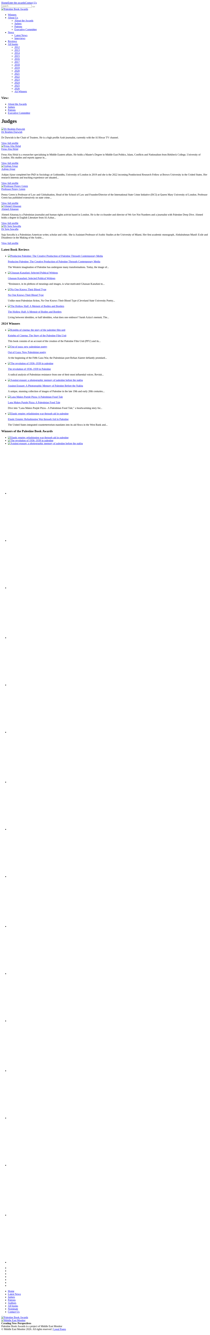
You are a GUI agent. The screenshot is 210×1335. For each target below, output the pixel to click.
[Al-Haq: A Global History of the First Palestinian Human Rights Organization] (24, 1165)
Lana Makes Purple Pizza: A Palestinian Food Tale (34, 402)
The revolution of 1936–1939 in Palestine (29, 369)
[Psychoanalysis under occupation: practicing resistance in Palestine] (24, 1070)
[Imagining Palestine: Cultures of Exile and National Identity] (24, 782)
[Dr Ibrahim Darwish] (13, 129)
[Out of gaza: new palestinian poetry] (27, 346)
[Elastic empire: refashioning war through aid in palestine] (38, 413)
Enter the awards (16, 2)
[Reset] (33, 6)
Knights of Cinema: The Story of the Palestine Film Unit (37, 335)
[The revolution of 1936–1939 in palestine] (30, 363)
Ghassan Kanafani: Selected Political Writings (31, 278)
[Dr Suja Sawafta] (11, 226)
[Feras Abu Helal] (11, 146)
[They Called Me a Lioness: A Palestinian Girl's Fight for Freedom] (24, 684)
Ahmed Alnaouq (10, 209)
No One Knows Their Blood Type (26, 295)
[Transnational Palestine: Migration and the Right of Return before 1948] (24, 829)
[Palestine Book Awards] (14, 1317)
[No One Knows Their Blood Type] (27, 289)
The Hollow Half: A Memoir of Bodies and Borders (35, 311)
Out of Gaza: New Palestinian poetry (27, 352)
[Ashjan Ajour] (9, 166)
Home (4, 2)
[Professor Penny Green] (14, 186)
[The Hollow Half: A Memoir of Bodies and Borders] (36, 306)
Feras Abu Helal (9, 149)
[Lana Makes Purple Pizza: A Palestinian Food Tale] (35, 396)
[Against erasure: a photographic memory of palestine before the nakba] (45, 380)
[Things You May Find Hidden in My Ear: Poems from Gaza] (24, 926)
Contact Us (31, 2)
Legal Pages (59, 1329)
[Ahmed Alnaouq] (11, 206)
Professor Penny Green (13, 189)
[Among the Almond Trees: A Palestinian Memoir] (24, 876)
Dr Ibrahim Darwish (11, 132)
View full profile (9, 143)
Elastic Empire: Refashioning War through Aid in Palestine (38, 419)
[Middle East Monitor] (13, 1320)
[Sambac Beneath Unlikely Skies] (24, 1215)
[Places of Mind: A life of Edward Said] (24, 1262)
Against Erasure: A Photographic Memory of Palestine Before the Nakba (45, 385)
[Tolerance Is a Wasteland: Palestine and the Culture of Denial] (24, 973)
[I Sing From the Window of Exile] (24, 732)
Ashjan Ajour (8, 169)
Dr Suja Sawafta (9, 229)
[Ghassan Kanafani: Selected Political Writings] (33, 272)
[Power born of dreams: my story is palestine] (24, 1118)
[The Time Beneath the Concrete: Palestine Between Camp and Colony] (24, 637)
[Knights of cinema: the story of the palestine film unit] (36, 330)
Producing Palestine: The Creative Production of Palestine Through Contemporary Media (54, 261)
